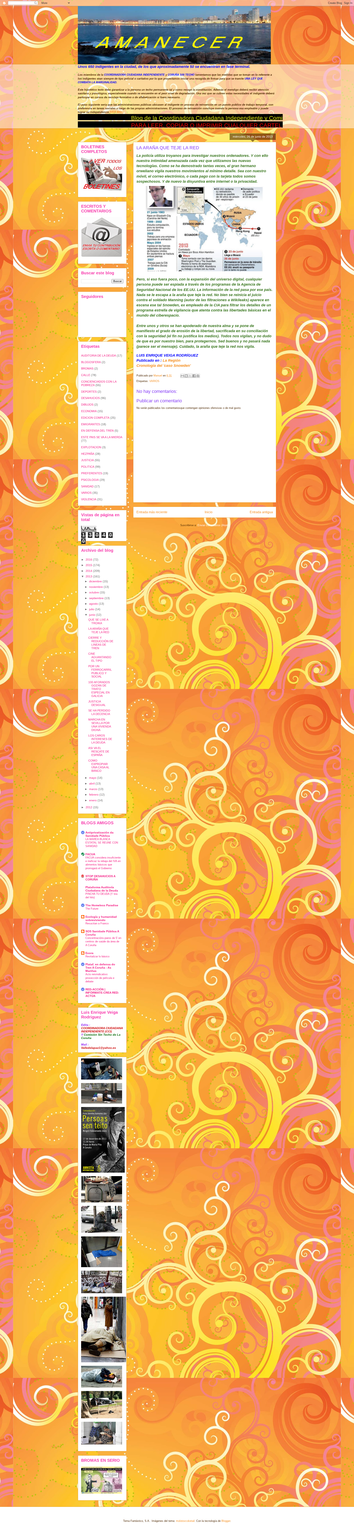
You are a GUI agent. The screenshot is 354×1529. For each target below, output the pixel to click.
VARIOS (154, 381)
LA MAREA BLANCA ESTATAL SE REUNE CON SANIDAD (101, 843)
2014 (89, 570)
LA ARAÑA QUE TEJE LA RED (98, 630)
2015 (89, 565)
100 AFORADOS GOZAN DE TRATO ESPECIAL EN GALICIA (99, 689)
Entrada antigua (261, 512)
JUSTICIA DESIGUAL (97, 703)
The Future (91, 908)
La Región (171, 360)
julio (92, 609)
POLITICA (87, 466)
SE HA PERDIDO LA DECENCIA (99, 712)
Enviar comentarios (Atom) (213, 525)
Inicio (208, 512)
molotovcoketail (185, 1520)
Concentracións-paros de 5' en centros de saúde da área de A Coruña (103, 941)
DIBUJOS (87, 404)
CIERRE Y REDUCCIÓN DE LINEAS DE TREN (100, 643)
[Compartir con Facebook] (194, 376)
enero (93, 800)
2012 (89, 807)
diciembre (96, 581)
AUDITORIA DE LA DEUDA (98, 355)
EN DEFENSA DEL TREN (97, 430)
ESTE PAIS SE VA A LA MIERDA (101, 437)
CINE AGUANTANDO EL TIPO (99, 657)
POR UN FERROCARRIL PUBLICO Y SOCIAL (100, 671)
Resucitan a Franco (97, 923)
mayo (93, 777)
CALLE (85, 375)
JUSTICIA (87, 460)
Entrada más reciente (151, 512)
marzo (93, 789)
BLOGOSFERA (91, 362)
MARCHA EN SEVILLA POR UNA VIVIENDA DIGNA (99, 724)
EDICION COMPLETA (95, 417)
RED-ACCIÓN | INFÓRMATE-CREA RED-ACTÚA (102, 993)
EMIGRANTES (90, 424)
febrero (94, 794)
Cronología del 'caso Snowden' (163, 366)
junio (92, 614)
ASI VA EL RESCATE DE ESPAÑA (98, 751)
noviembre (96, 586)
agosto (94, 603)
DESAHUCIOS (90, 398)
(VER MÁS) (117, 112)
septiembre (96, 598)
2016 (89, 559)
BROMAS (87, 368)
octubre (94, 592)
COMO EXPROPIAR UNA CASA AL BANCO (98, 765)
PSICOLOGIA (90, 479)
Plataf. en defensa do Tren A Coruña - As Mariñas (100, 968)
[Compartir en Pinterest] (198, 376)
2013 (89, 576)
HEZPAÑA (87, 453)
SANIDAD (87, 486)
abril (92, 783)
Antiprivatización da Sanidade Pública (99, 834)
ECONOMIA (89, 411)
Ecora (89, 953)
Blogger (225, 1520)
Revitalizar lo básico (97, 956)
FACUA (90, 854)
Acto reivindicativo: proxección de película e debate (99, 978)
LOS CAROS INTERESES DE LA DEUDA (100, 739)
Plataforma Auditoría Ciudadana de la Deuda (101, 889)
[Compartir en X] (190, 376)
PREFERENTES (91, 473)
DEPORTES (89, 391)
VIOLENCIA (88, 499)
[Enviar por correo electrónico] (182, 376)
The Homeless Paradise (101, 905)
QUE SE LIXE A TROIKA (98, 621)
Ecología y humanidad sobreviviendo (101, 918)
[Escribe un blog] (186, 376)
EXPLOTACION (91, 447)
